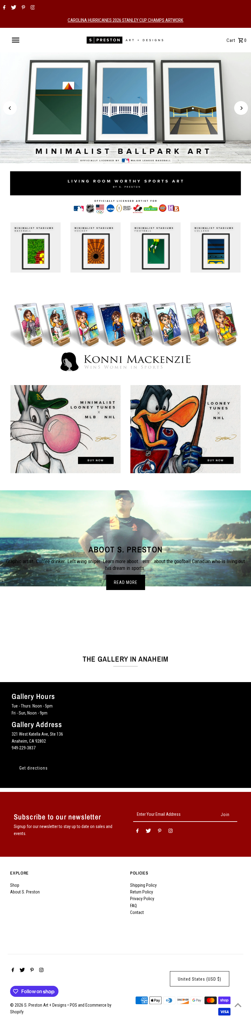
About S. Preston (25, 891)
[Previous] (10, 108)
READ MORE (125, 582)
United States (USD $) (199, 979)
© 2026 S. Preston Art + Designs (38, 1005)
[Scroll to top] (238, 1005)
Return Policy (141, 891)
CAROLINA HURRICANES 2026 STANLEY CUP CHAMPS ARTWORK (125, 20)
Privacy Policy (142, 898)
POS (73, 1005)
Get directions (33, 768)
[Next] (241, 108)
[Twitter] (12, 8)
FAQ (133, 905)
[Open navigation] (28, 40)
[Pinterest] (22, 8)
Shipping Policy (143, 885)
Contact (137, 912)
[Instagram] (32, 8)
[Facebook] (4, 8)
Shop (14, 885)
